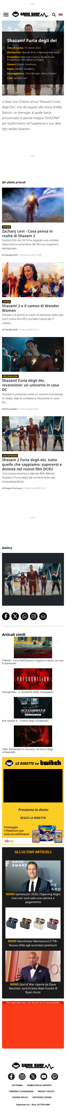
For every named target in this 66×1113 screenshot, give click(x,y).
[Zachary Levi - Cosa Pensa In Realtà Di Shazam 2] (33, 204)
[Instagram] (24, 1076)
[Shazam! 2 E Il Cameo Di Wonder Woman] (33, 279)
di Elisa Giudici (10, 408)
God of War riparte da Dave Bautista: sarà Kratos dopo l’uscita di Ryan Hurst (33, 988)
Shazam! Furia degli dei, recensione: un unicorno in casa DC (30, 385)
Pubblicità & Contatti (39, 1085)
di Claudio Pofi (10, 254)
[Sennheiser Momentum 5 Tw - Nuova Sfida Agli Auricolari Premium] (33, 922)
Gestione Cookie (42, 1097)
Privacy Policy (46, 1091)
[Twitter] (35, 1076)
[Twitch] (54, 1076)
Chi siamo (17, 1085)
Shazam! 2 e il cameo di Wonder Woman (30, 308)
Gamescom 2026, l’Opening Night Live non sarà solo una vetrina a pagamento (33, 898)
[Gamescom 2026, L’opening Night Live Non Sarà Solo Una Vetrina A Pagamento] (33, 875)
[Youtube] (45, 1076)
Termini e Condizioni (21, 1091)
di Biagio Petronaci (12, 488)
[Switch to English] (61, 14)
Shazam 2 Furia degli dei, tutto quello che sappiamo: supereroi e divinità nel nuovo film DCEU (32, 464)
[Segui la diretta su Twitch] (33, 800)
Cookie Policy (20, 1097)
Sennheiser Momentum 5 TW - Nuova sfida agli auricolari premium (33, 943)
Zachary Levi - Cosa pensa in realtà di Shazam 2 (27, 233)
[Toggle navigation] (5, 14)
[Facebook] (13, 1076)
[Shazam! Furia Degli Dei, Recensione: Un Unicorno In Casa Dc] (33, 354)
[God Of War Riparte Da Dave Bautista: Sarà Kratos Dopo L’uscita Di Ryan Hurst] (33, 965)
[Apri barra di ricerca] (54, 14)
